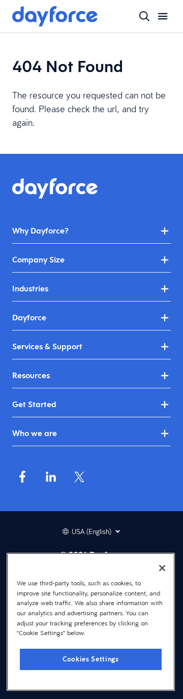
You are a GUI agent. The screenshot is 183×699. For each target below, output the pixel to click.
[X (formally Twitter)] (79, 477)
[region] (91, 622)
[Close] (162, 568)
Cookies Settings (91, 659)
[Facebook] (22, 477)
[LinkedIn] (51, 477)
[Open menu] (163, 16)
